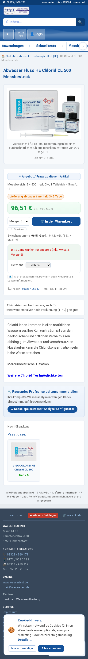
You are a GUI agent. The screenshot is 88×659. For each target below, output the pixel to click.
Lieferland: (18, 265)
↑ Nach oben (15, 515)
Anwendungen (13, 46)
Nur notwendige (22, 648)
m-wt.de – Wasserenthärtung (21, 599)
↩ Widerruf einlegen (43, 515)
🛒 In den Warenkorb (56, 221)
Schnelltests (46, 46)
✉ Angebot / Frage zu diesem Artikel (44, 176)
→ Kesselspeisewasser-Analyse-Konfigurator (42, 409)
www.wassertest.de (15, 582)
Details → (25, 639)
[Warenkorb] (20, 34)
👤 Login (36, 34)
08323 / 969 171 (31, 288)
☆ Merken (17, 229)
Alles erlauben (51, 648)
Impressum (10, 612)
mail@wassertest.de (16, 587)
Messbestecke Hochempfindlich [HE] (35, 56)
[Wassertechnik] (16, 10)
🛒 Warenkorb (72, 515)
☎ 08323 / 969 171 (14, 2)
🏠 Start (6, 56)
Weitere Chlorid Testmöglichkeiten (35, 375)
